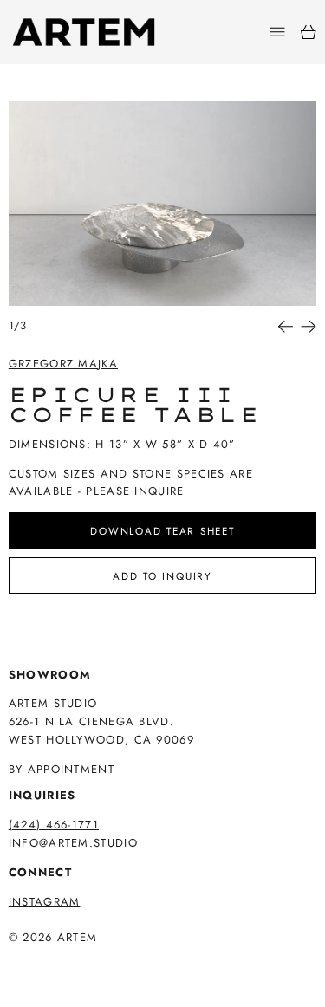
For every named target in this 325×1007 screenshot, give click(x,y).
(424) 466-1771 (54, 824)
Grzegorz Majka (63, 363)
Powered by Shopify (76, 961)
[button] (163, 203)
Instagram (45, 901)
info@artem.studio (73, 843)
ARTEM (77, 937)
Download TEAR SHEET (162, 530)
